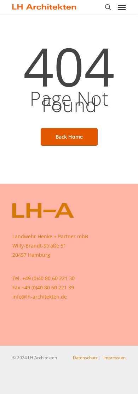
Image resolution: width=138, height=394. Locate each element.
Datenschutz (85, 358)
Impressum (114, 358)
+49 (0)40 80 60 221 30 (48, 278)
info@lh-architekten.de (39, 296)
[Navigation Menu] (122, 7)
